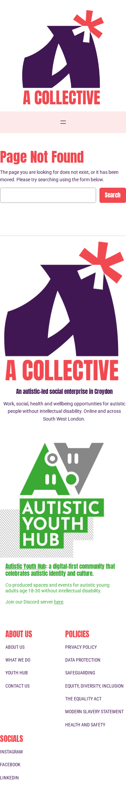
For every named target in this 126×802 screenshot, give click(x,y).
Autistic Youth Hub (25, 566)
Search (113, 195)
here (58, 602)
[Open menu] (63, 122)
